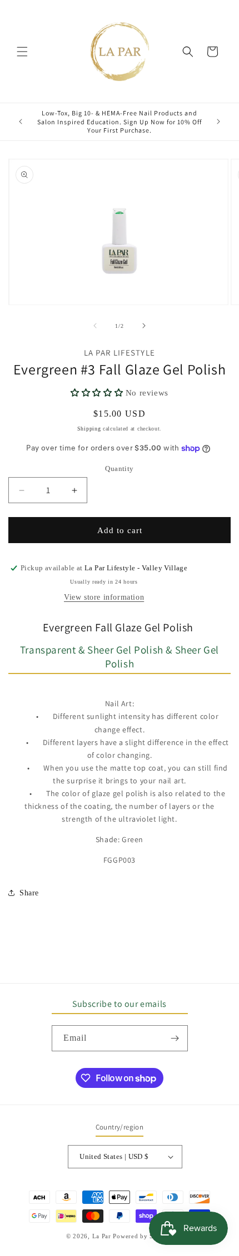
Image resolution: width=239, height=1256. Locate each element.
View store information (104, 597)
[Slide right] (144, 325)
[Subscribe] (175, 1038)
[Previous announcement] (20, 121)
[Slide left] (95, 325)
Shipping (89, 429)
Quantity (119, 468)
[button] (22, 51)
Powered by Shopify (143, 1236)
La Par (102, 1236)
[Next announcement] (218, 121)
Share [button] (29, 893)
